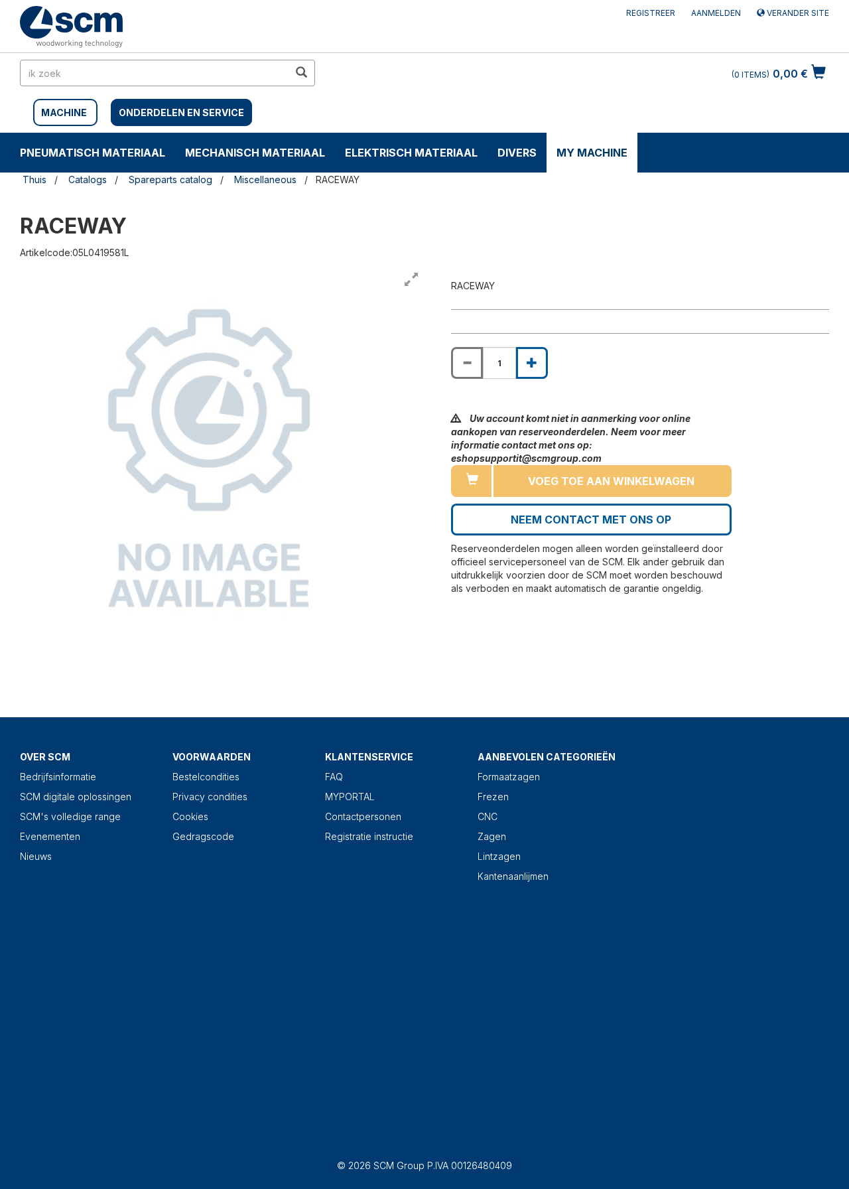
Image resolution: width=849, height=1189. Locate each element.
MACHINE (64, 112)
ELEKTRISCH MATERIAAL (411, 152)
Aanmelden (716, 13)
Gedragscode (203, 836)
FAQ (334, 776)
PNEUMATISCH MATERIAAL (92, 152)
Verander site (797, 13)
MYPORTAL (350, 796)
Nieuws (36, 856)
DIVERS (517, 152)
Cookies (190, 816)
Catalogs (87, 179)
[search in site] (301, 73)
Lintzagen (499, 856)
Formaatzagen (509, 776)
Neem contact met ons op (591, 519)
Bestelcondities (205, 776)
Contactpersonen (363, 816)
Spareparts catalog (170, 179)
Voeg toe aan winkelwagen (611, 481)
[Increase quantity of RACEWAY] (532, 363)
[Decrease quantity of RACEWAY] (467, 363)
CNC (487, 816)
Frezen (493, 796)
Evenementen (50, 836)
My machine (591, 152)
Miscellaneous (265, 179)
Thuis (34, 179)
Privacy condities (209, 796)
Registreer (650, 13)
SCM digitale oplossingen (75, 796)
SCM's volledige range (70, 816)
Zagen (492, 836)
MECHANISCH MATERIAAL (255, 152)
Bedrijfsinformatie (58, 776)
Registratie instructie (369, 836)
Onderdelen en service (181, 112)
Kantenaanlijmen (513, 876)
